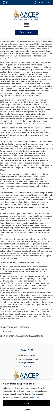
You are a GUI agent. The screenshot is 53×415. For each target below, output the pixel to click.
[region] (26, 397)
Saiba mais (36, 397)
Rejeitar (27, 410)
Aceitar (26, 403)
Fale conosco (26, 32)
